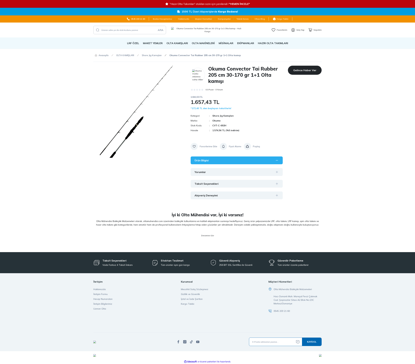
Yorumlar (200, 172)
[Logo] (207, 30)
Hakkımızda (99, 289)
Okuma (216, 120)
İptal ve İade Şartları (192, 299)
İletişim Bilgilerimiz (102, 303)
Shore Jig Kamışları (223, 115)
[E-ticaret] (207, 361)
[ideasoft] (190, 361)
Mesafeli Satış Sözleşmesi (194, 289)
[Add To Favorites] (204, 146)
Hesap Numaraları (103, 299)
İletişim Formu (100, 294)
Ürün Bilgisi (202, 160)
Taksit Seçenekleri (207, 183)
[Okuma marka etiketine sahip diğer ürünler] (198, 75)
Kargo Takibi (187, 303)
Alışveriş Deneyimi (206, 195)
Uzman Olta (99, 308)
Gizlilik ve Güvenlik (190, 294)
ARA (160, 30)
